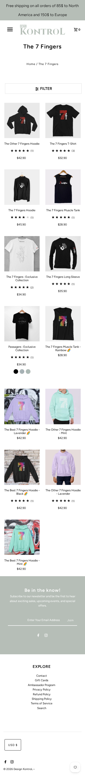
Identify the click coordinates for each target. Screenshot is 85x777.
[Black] (16, 371)
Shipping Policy (42, 698)
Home (31, 64)
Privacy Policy (42, 689)
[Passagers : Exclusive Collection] (22, 323)
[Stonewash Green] (28, 371)
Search (41, 708)
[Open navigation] (11, 29)
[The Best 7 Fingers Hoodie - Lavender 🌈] (22, 406)
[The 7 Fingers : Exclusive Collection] (22, 253)
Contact (41, 675)
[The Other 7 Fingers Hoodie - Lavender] (63, 467)
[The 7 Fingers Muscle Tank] (63, 187)
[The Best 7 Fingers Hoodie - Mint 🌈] (22, 537)
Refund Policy (42, 694)
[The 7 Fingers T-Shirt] (63, 120)
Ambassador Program (41, 685)
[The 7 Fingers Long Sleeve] (63, 253)
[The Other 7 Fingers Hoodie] (22, 120)
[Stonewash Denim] (22, 371)
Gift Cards (41, 680)
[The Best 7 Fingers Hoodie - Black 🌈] (22, 467)
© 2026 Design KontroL (18, 769)
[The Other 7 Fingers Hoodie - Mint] (63, 406)
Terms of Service (41, 703)
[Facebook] (38, 636)
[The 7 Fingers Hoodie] (22, 187)
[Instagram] (46, 636)
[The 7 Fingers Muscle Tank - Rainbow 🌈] (63, 323)
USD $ (12, 745)
